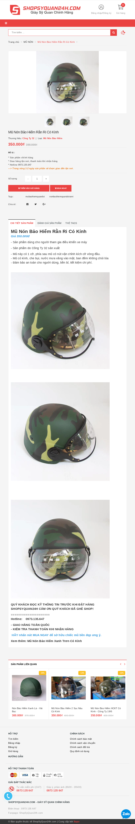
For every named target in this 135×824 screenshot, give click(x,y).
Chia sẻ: (12, 204)
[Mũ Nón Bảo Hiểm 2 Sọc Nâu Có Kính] (67, 688)
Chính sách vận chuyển (82, 743)
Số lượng (12, 179)
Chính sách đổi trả (80, 747)
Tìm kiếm (13, 739)
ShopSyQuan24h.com (31, 813)
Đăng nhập (96, 13)
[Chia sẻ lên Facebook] (28, 204)
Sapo (77, 821)
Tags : (11, 196)
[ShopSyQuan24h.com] (47, 9)
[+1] (44, 204)
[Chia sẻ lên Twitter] (36, 204)
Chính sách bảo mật (81, 739)
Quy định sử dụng (79, 751)
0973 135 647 (24, 790)
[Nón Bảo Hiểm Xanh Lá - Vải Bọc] (28, 688)
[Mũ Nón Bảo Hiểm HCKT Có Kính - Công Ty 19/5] (107, 688)
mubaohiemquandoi (35, 196)
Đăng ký (107, 13)
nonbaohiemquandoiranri (61, 196)
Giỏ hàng (13, 751)
